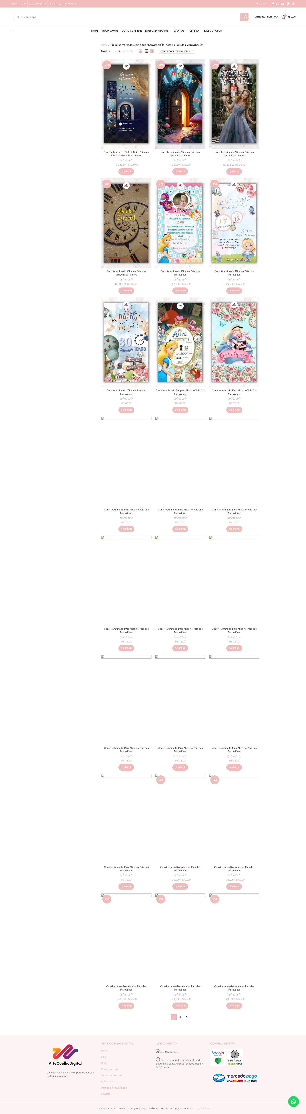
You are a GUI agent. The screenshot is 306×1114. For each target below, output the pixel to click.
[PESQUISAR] (244, 17)
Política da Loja (109, 1081)
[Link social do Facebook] (273, 3)
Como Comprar (110, 1069)
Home (104, 1050)
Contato (105, 1093)
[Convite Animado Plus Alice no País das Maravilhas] (234, 342)
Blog (103, 1063)
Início (104, 44)
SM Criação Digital (199, 1108)
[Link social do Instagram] (277, 3)
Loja (103, 1056)
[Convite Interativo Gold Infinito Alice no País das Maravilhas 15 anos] (126, 104)
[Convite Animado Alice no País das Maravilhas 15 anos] (180, 104)
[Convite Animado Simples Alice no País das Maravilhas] (180, 342)
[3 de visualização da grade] (146, 51)
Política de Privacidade (114, 1087)
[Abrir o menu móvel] (12, 31)
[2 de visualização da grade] (140, 51)
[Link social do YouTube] (282, 3)
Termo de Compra (111, 1075)
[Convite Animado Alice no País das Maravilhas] (180, 223)
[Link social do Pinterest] (288, 3)
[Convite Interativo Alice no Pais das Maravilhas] (180, 819)
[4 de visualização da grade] (152, 51)
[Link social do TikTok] (293, 3)
